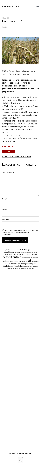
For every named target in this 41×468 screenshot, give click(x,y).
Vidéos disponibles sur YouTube (16, 156)
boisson (11, 252)
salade (19, 266)
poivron (7, 264)
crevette (34, 254)
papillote (22, 261)
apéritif (20, 249)
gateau (6, 261)
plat (28, 261)
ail (11, 250)
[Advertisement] (20, 361)
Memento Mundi (24, 453)
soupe (35, 266)
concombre (20, 254)
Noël (14, 261)
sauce (24, 266)
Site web (5, 220)
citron (10, 254)
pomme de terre (18, 264)
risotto (11, 266)
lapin (11, 261)
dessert (7, 257)
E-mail (5, 209)
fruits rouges (34, 257)
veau (22, 268)
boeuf (6, 252)
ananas (14, 250)
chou (35, 252)
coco (15, 254)
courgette (27, 254)
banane (34, 250)
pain (5, 27)
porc (34, 264)
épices (26, 268)
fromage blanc (26, 257)
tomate (16, 268)
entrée (17, 257)
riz (15, 266)
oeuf (17, 261)
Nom (4, 199)
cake (16, 252)
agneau (7, 250)
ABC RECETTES (10, 6)
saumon (29, 266)
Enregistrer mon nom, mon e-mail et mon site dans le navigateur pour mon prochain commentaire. (20, 232)
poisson (35, 261)
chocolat (30, 252)
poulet (6, 266)
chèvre (6, 254)
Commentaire (8, 172)
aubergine (27, 250)
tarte (9, 268)
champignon (22, 252)
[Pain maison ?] (20, 50)
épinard (31, 268)
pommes (28, 264)
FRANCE (5, 18)
